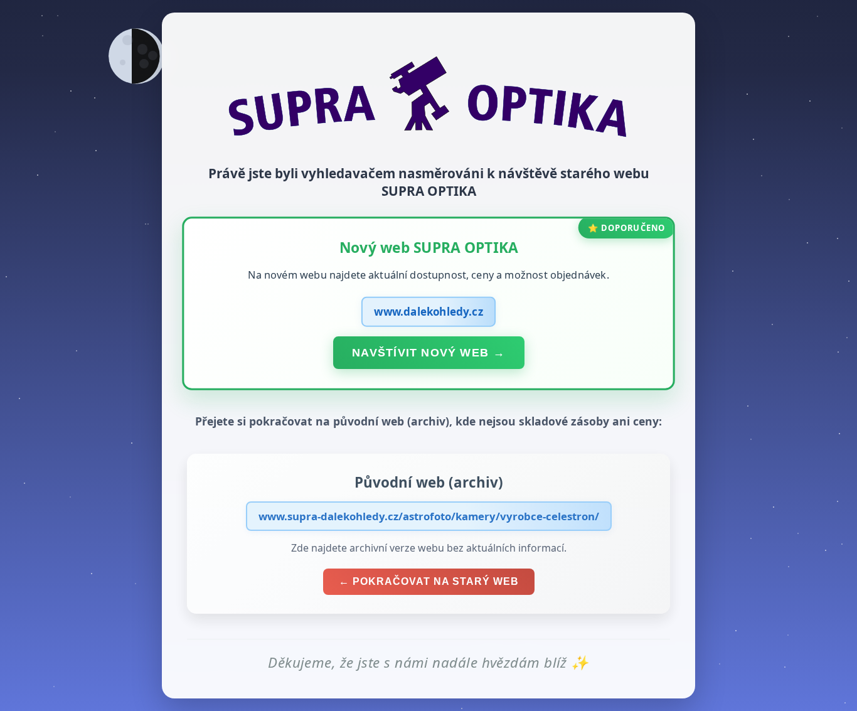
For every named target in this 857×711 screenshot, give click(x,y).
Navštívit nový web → (428, 352)
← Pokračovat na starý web (429, 581)
